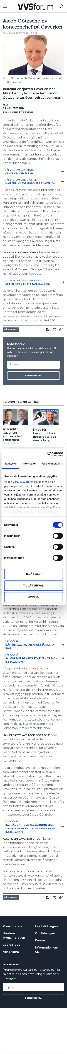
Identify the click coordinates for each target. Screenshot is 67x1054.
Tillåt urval (33, 585)
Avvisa (33, 597)
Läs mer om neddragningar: (27, 282)
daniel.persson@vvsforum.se (18, 111)
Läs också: (29, 645)
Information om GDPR (46, 949)
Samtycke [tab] (10, 463)
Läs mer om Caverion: (19, 171)
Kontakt (41, 940)
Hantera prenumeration (14, 935)
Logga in (62, 6)
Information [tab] (29, 463)
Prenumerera (13, 926)
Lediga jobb (11, 944)
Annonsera (11, 951)
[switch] (58, 536)
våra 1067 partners (25, 481)
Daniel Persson (13, 108)
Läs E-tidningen (46, 926)
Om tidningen (45, 933)
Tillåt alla (33, 573)
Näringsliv (11, 329)
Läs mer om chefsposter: (30, 181)
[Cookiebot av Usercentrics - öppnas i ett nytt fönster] (48, 454)
